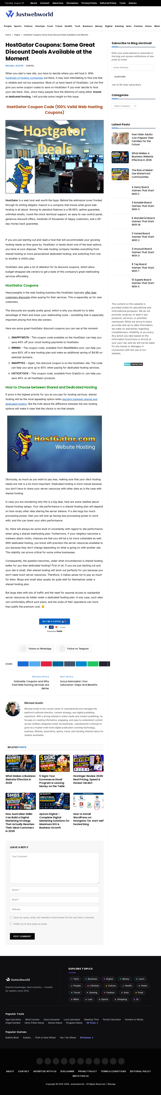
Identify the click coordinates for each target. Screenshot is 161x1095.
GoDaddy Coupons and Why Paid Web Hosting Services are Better (30, 685)
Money (99, 26)
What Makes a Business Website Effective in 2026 (21, 779)
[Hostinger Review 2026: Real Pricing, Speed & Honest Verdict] (88, 763)
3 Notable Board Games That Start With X (143, 206)
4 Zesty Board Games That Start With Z (143, 191)
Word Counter (32, 1019)
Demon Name (55, 1022)
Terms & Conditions (113, 1071)
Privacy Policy (89, 3)
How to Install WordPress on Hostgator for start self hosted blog (88, 819)
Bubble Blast (12, 1037)
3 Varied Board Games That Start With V (143, 237)
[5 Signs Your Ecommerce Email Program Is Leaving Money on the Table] (54, 763)
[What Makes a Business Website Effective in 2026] (21, 763)
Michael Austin (14, 66)
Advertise (58, 3)
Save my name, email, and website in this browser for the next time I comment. (54, 917)
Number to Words (134, 1019)
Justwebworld (77, 1084)
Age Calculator (13, 1019)
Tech (77, 26)
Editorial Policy (108, 3)
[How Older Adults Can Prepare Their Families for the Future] (120, 138)
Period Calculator (112, 1019)
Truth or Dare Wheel (45, 1037)
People (8, 26)
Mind (157, 26)
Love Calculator (72, 1019)
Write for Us (80, 1076)
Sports (18, 26)
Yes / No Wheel (68, 1037)
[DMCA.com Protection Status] (133, 365)
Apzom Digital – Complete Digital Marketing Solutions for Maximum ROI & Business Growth (54, 820)
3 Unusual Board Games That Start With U (143, 252)
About (33, 3)
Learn (141, 979)
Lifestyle (40, 26)
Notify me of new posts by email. (30, 924)
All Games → (86, 1037)
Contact (44, 3)
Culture (28, 26)
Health (68, 26)
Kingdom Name (74, 1022)
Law (90, 999)
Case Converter (52, 1019)
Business (88, 26)
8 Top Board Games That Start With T (143, 268)
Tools (122, 3)
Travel (58, 26)
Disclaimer (73, 3)
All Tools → (92, 1022)
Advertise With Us (44, 1071)
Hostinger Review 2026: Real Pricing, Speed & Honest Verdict (88, 779)
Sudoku (27, 1037)
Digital (108, 26)
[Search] (155, 3)
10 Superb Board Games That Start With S (143, 283)
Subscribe (119, 76)
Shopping (122, 999)
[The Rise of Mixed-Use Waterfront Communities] (120, 174)
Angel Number (13, 1022)
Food (50, 26)
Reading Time (91, 1019)
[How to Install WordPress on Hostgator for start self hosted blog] (88, 801)
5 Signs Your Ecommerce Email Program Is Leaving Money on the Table (52, 781)
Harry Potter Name (34, 1022)
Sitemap (111, 1084)
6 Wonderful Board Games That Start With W (143, 221)
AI (137, 999)
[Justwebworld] (29, 14)
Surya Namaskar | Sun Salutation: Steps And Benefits (78, 683)
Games (133, 3)
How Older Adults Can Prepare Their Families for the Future (143, 139)
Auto (128, 26)
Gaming (119, 26)
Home (148, 26)
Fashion (138, 26)
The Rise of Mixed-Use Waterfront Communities (143, 174)
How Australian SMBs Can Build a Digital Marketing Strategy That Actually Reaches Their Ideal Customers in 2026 (20, 822)
